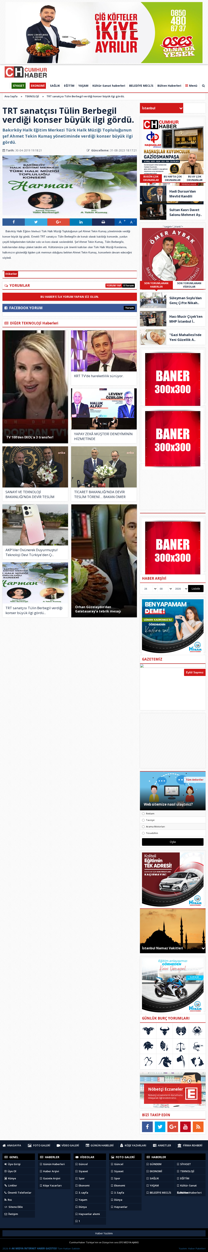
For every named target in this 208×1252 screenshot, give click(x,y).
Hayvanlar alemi (89, 1214)
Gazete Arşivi (51, 1178)
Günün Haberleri (53, 1164)
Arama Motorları (155, 826)
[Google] (172, 1127)
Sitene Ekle (15, 1207)
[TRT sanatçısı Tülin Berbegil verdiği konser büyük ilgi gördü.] (35, 583)
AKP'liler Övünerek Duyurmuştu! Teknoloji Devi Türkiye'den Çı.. (31, 552)
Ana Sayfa (10, 96)
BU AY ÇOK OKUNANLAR (195, 178)
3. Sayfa (119, 1192)
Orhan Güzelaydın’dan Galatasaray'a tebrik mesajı (98, 609)
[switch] (4, 263)
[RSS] (198, 1127)
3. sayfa (83, 1192)
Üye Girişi (14, 1164)
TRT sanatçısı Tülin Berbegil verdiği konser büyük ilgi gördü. (86, 96)
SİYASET (185, 1164)
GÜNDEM (155, 1164)
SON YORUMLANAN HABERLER (156, 285)
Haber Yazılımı (104, 1233)
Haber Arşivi (50, 1171)
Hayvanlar (121, 1207)
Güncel (83, 1164)
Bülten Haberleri (191, 1192)
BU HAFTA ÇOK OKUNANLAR (173, 178)
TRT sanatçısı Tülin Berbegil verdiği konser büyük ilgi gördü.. (34, 610)
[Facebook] (147, 1127)
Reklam (150, 813)
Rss (9, 1200)
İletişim (13, 1214)
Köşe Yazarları (52, 1185)
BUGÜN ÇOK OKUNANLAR (151, 178)
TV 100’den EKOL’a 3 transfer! (29, 437)
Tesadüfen (152, 833)
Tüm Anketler (195, 779)
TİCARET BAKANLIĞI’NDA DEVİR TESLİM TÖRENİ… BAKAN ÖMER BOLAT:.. (100, 494)
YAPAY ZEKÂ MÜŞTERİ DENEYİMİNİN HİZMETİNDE (103, 436)
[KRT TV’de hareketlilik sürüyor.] (104, 350)
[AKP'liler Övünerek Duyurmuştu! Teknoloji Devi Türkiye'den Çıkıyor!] (35, 524)
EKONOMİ (155, 1171)
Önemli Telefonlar (19, 1192)
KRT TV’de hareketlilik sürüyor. (99, 376)
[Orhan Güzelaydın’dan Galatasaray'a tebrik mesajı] (104, 560)
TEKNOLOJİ (32, 96)
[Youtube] (185, 1127)
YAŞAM (154, 1185)
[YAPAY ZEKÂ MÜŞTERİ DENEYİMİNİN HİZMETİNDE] (104, 408)
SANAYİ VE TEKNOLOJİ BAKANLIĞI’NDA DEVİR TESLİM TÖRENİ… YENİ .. (29, 494)
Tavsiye (150, 820)
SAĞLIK (154, 1178)
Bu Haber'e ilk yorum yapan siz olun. (69, 297)
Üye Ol (11, 1171)
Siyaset (83, 1171)
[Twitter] (160, 1127)
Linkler (12, 1185)
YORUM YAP (113, 285)
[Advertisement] (172, 740)
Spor (81, 1178)
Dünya (82, 1207)
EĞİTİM (184, 1178)
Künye (12, 1178)
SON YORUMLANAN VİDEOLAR (189, 285)
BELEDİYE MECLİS (160, 1192)
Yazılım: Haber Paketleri (192, 1248)
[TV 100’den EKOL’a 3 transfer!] (35, 386)
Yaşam (82, 1200)
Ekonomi (84, 1185)
